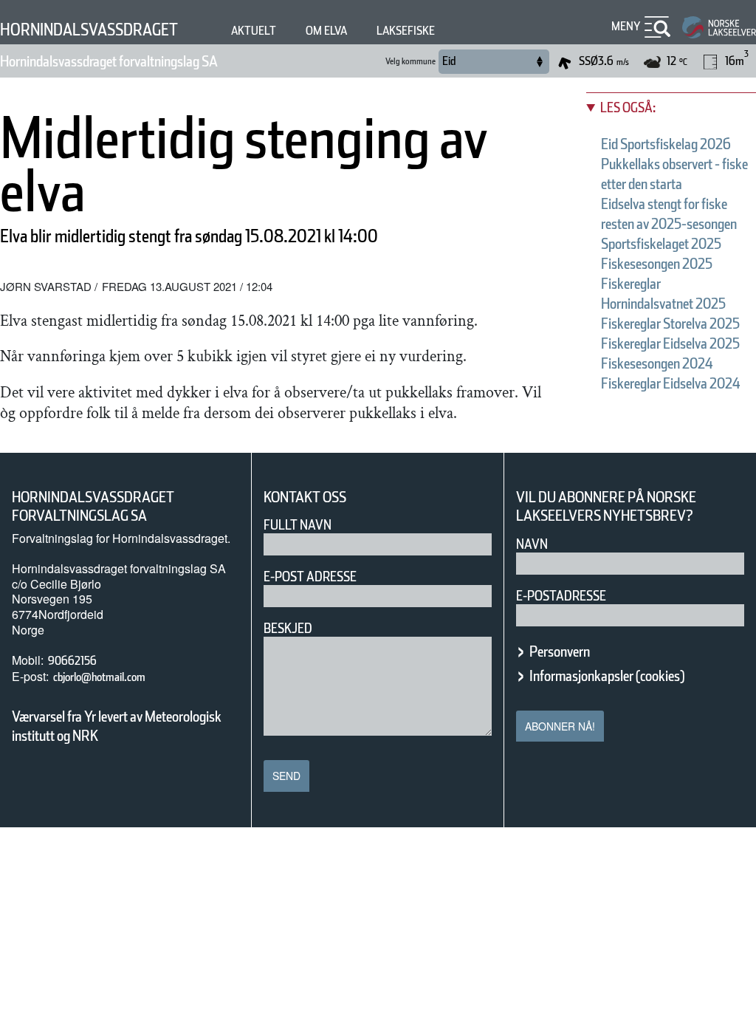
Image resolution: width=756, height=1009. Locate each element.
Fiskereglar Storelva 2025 (670, 323)
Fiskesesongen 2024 (657, 363)
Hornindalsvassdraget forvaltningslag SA (109, 61)
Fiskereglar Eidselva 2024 (670, 383)
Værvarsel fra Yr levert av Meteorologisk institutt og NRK (116, 726)
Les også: (628, 107)
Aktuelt (253, 31)
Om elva (326, 31)
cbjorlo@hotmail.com (99, 677)
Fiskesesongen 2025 (656, 264)
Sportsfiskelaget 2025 (661, 244)
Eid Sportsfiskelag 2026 (666, 144)
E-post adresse (310, 576)
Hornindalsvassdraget (89, 29)
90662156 (72, 661)
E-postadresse (561, 595)
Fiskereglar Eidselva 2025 (670, 343)
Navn (532, 544)
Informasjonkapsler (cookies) (606, 676)
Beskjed (288, 628)
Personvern (559, 651)
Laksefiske (406, 31)
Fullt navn (297, 525)
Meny (626, 26)
